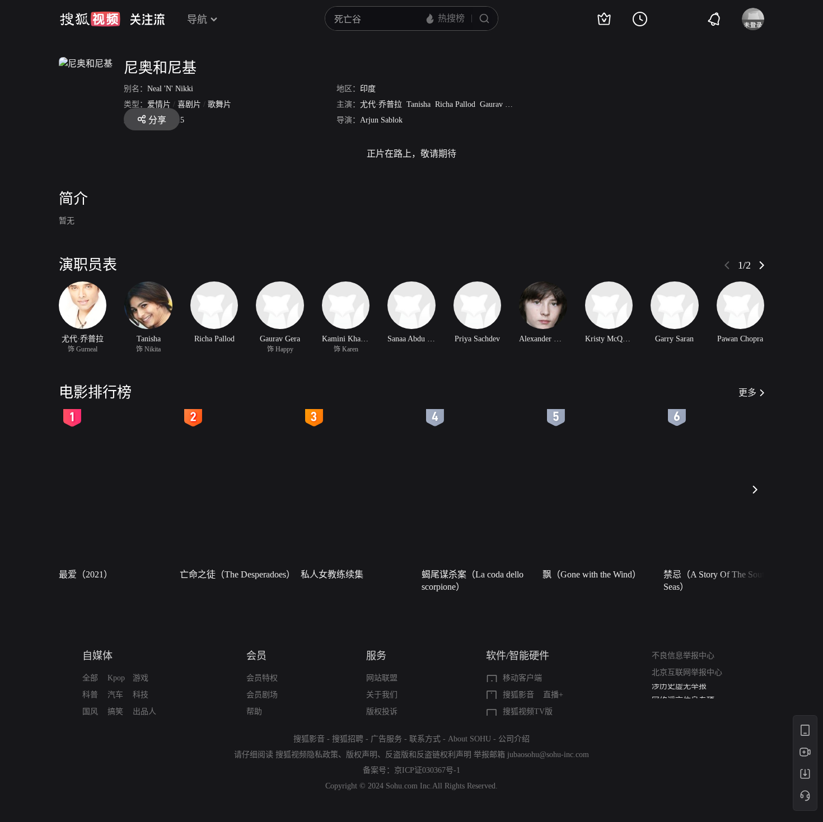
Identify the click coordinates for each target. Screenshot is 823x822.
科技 (140, 695)
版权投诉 (382, 711)
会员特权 (262, 678)
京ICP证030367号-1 (427, 770)
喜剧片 (189, 104)
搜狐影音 (518, 695)
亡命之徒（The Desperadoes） (237, 574)
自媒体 (97, 655)
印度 (368, 88)
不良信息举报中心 (683, 655)
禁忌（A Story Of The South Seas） (716, 580)
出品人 (144, 711)
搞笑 (115, 711)
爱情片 (159, 104)
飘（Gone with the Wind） (592, 574)
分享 (157, 120)
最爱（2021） (86, 574)
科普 (90, 695)
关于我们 (382, 695)
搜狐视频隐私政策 (306, 754)
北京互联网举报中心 (687, 672)
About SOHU (469, 739)
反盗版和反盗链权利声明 (428, 754)
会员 (256, 655)
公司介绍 (514, 739)
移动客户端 (522, 678)
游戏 (140, 678)
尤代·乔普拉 (381, 104)
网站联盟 (382, 678)
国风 (90, 711)
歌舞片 (219, 104)
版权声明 (361, 754)
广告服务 (386, 739)
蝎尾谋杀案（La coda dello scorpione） (472, 580)
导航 (197, 20)
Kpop (116, 678)
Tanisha (418, 104)
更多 (747, 392)
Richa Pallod (455, 104)
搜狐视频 (90, 19)
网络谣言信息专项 (683, 692)
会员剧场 (262, 695)
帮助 (254, 711)
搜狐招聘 (347, 739)
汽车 (115, 695)
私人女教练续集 (332, 574)
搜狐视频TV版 (528, 711)
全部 (90, 678)
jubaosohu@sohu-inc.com (548, 754)
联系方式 (425, 739)
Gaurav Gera (500, 104)
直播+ (553, 695)
